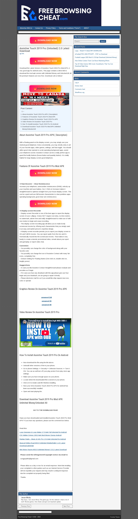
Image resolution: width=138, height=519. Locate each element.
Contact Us (39, 28)
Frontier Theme (115, 517)
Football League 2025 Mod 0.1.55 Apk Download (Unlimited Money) (96, 57)
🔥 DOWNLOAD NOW (45, 40)
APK (22, 54)
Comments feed (80, 89)
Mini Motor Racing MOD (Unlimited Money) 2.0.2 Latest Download (43, 449)
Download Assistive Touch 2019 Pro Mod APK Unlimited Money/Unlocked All (41, 128)
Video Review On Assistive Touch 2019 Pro (37, 121)
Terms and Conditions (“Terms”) (69, 28)
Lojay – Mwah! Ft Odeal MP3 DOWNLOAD (88, 51)
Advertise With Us (26, 28)
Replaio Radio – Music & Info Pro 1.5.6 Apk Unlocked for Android (43, 439)
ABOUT (86, 28)
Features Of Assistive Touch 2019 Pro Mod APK (38, 117)
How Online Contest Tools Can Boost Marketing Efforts (92, 61)
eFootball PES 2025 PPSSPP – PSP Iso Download (91, 54)
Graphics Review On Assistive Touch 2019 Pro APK (40, 119)
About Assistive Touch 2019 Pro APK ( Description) (39, 114)
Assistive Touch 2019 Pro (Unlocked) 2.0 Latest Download (44, 49)
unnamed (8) (46, 305)
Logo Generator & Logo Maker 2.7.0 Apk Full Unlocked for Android (43, 432)
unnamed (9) (46, 301)
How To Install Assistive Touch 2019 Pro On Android (40, 124)
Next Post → (68, 506)
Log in (77, 82)
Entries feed (79, 86)
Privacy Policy (51, 28)
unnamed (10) (46, 297)
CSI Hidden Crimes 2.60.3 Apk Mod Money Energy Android (40, 435)
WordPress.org (79, 92)
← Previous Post (24, 506)
